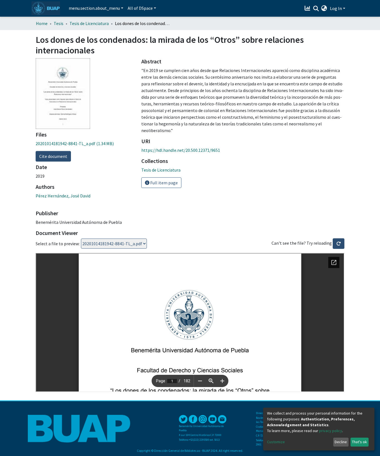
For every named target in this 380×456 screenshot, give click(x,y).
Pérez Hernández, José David (63, 196)
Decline (341, 441)
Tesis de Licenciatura (89, 23)
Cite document (53, 156)
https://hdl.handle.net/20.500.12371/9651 (180, 150)
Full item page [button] (163, 182)
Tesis (58, 23)
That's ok (359, 441)
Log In (336, 8)
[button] (324, 8)
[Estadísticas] (308, 8)
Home (42, 23)
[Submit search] (316, 8)
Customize (276, 441)
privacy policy (330, 430)
